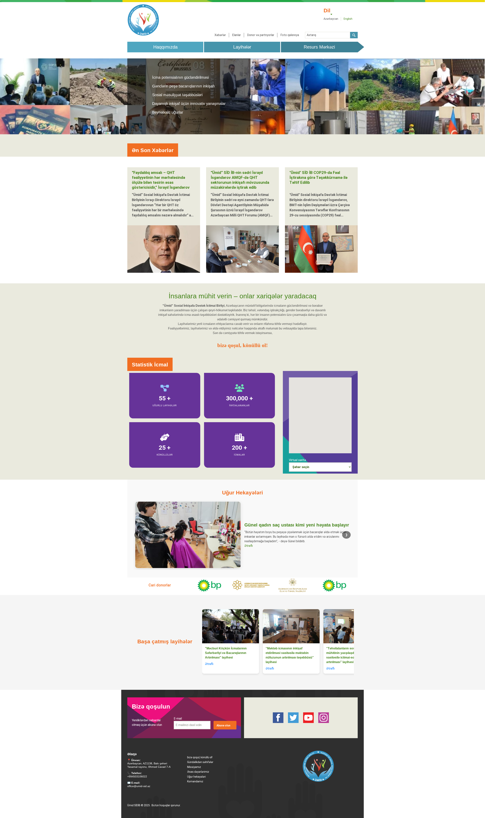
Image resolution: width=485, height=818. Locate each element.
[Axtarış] (354, 35)
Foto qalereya (289, 35)
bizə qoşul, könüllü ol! (199, 757)
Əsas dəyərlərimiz (198, 771)
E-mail (178, 718)
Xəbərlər (220, 35)
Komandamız (195, 781)
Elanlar (236, 35)
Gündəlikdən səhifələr (200, 762)
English (348, 18)
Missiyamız (194, 766)
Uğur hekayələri (196, 776)
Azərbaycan (331, 18)
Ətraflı (248, 546)
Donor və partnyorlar (260, 35)
